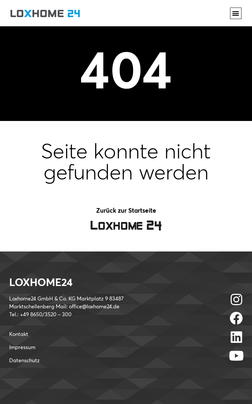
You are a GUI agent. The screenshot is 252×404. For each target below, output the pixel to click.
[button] (236, 13)
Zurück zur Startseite (126, 211)
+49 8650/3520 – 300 (46, 314)
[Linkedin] (236, 337)
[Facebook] (236, 318)
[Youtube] (236, 355)
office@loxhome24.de (94, 306)
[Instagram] (236, 299)
